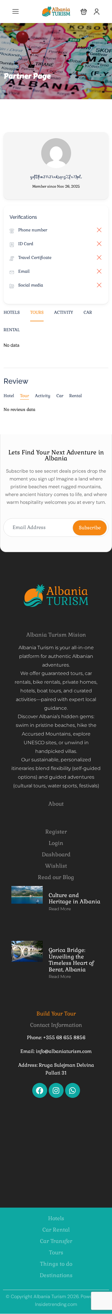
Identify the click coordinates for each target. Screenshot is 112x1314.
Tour (24, 395)
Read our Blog (56, 877)
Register (56, 831)
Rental (12, 329)
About (56, 803)
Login (56, 843)
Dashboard (56, 854)
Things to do (56, 1263)
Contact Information (56, 1024)
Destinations (56, 1275)
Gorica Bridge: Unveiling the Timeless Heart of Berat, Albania (71, 960)
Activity (63, 312)
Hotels (12, 312)
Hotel (9, 395)
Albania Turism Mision (56, 634)
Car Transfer (56, 1241)
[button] (83, 11)
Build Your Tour (56, 1013)
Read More (60, 908)
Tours (37, 312)
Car (88, 312)
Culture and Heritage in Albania (74, 898)
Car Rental (56, 1229)
